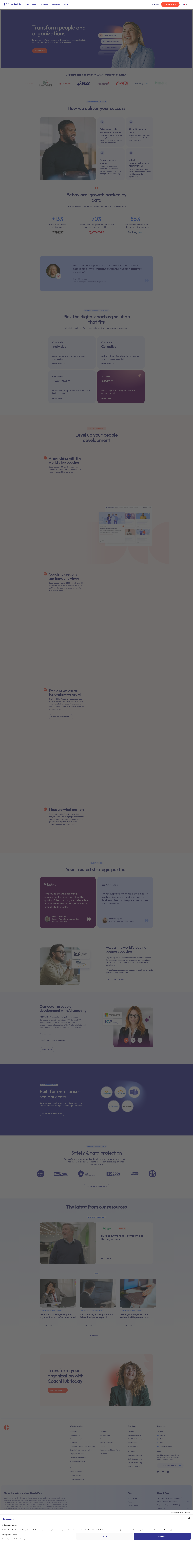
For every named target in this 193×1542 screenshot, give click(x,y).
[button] (31, 4)
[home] (12, 4)
